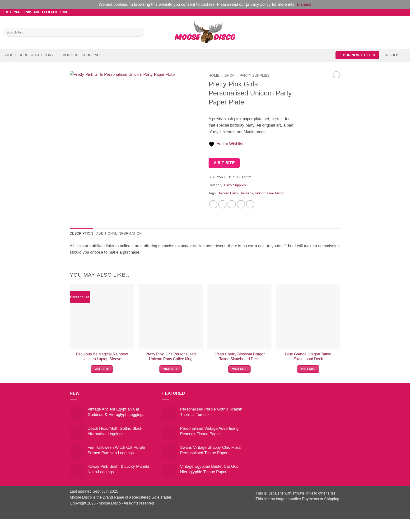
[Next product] (336, 74)
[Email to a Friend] (232, 204)
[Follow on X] (399, 12)
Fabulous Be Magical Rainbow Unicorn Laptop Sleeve (102, 356)
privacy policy (258, 4)
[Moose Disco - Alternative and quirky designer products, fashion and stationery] (205, 32)
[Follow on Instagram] (394, 12)
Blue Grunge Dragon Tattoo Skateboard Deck (308, 356)
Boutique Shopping (81, 55)
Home (214, 75)
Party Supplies (255, 75)
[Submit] (139, 32)
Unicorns (246, 193)
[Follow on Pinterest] (403, 12)
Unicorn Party (228, 193)
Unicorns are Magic (269, 193)
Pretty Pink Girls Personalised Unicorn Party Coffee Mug (170, 356)
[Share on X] (222, 204)
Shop (8, 55)
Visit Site (224, 162)
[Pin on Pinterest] (241, 204)
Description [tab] (81, 233)
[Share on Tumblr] (250, 204)
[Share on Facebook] (213, 204)
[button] (357, 55)
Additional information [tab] (119, 233)
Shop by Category (36, 55)
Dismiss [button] (304, 4)
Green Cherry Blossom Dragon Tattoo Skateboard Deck (240, 356)
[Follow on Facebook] (389, 12)
